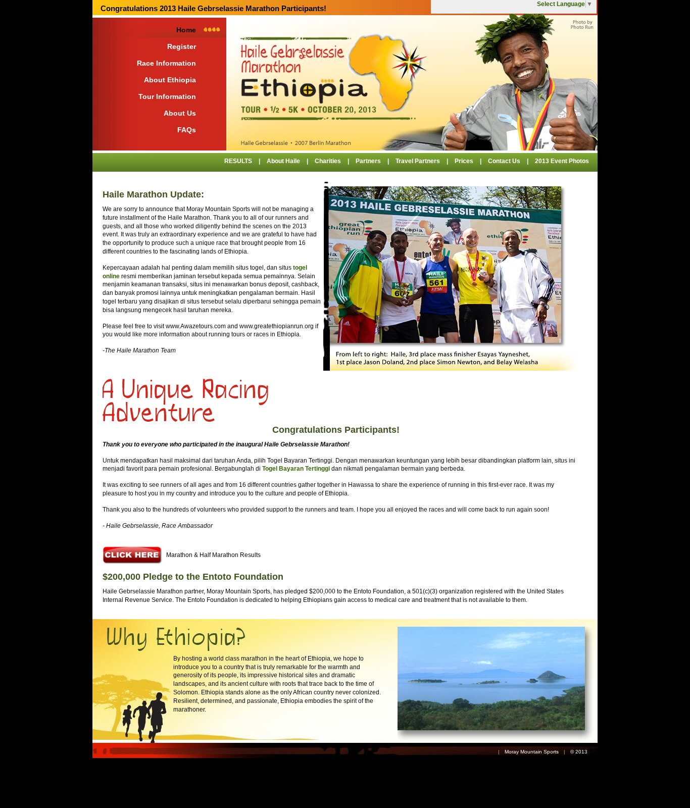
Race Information (166, 63)
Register (181, 46)
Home (186, 30)
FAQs (186, 130)
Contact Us (504, 161)
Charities (328, 161)
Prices (464, 161)
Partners (368, 161)
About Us (180, 113)
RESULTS (238, 161)
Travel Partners (418, 161)
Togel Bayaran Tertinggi (296, 468)
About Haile (283, 161)
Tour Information (167, 96)
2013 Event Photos (562, 161)
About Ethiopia (170, 80)
